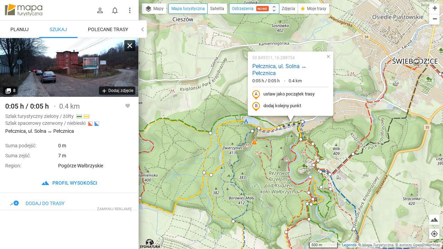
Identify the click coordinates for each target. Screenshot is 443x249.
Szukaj (58, 29)
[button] (140, 198)
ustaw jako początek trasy (289, 93)
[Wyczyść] (129, 45)
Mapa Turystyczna (378, 245)
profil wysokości (74, 183)
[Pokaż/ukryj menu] (129, 10)
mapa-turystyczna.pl (23, 10)
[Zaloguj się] (100, 10)
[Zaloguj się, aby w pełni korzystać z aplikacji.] (127, 105)
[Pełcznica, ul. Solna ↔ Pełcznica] (69, 67)
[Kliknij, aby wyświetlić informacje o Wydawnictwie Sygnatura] (150, 243)
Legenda (349, 245)
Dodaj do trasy (45, 203)
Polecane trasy (108, 29)
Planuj (19, 29)
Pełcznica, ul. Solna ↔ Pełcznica (279, 70)
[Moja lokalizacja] (434, 234)
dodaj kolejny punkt (282, 105)
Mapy (158, 8)
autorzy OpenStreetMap (419, 245)
